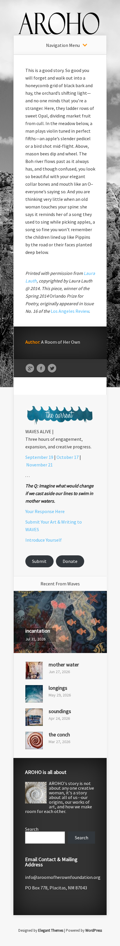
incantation (37, 630)
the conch (59, 734)
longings (58, 688)
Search (31, 829)
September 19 (39, 457)
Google (29, 368)
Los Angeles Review (70, 311)
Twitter (52, 368)
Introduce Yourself (43, 540)
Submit (39, 561)
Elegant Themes (50, 930)
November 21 (39, 465)
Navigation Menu (63, 45)
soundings (60, 711)
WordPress (93, 930)
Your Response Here (45, 511)
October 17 (68, 457)
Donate (70, 561)
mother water (64, 664)
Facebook (40, 368)
